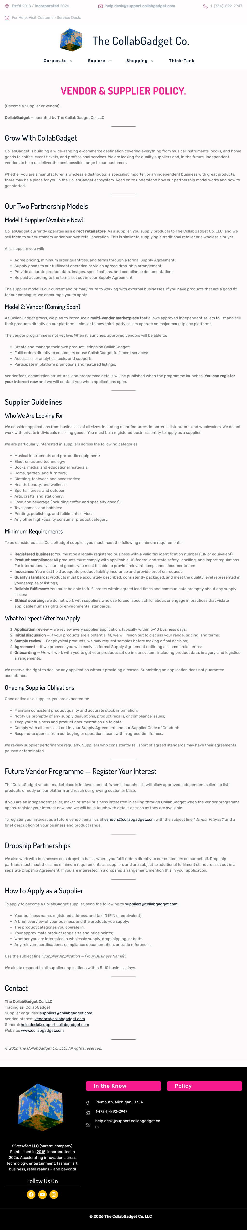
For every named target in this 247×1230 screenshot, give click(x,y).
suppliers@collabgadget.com (151, 904)
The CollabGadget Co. (140, 40)
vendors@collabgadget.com (129, 819)
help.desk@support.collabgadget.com (55, 1024)
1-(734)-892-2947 (226, 6)
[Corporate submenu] (71, 61)
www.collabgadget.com (42, 1030)
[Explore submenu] (110, 61)
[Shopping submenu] (152, 61)
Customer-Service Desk (58, 17)
